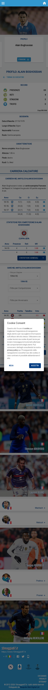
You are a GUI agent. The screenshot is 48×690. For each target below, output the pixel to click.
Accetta (35, 366)
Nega (11, 366)
